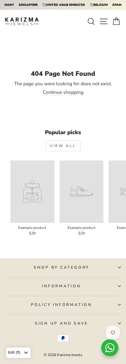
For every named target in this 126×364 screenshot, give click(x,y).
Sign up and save (61, 323)
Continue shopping (63, 93)
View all (63, 145)
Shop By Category (61, 267)
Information (61, 286)
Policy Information (61, 304)
